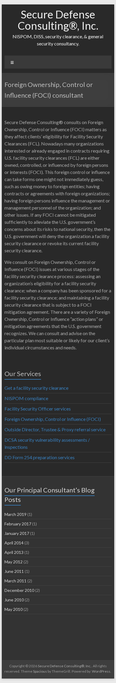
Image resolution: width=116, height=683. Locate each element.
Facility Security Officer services (37, 408)
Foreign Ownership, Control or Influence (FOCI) (52, 419)
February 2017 (17, 523)
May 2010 (13, 609)
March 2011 (15, 580)
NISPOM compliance (26, 398)
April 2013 (13, 552)
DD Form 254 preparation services (39, 457)
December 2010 (19, 590)
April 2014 (13, 542)
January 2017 (16, 533)
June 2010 (14, 599)
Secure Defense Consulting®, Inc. (58, 20)
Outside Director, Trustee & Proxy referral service (55, 429)
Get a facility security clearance (36, 388)
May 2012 (13, 561)
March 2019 (15, 514)
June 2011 (14, 571)
